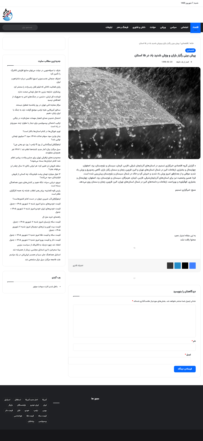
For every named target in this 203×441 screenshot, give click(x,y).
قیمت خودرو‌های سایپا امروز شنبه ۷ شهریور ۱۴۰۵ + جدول (35, 204)
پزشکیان (31, 421)
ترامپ (36, 410)
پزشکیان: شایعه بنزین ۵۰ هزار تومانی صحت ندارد (39, 92)
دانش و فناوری (139, 27)
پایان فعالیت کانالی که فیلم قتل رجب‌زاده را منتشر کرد (37, 87)
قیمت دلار (9, 410)
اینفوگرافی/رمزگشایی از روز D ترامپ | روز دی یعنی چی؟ (36, 144)
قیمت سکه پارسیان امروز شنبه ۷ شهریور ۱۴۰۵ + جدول (36, 222)
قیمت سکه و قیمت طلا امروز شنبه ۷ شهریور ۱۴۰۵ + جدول (35, 235)
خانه (192, 43)
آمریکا (44, 399)
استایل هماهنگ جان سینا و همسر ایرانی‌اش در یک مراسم (35, 254)
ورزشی (163, 27)
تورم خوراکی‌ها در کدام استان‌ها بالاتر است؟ (41, 131)
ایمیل (188, 354)
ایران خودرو (34, 405)
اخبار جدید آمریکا (31, 399)
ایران (45, 405)
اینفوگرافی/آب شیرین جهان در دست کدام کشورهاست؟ (36, 199)
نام (194, 341)
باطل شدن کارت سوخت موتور (45, 286)
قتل (18, 410)
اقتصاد (195, 27)
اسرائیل (7, 399)
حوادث (153, 27)
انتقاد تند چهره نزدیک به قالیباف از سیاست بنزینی (38, 245)
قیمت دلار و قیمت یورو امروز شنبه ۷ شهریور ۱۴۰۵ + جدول (35, 240)
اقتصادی (184, 43)
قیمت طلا (30, 416)
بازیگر (11, 405)
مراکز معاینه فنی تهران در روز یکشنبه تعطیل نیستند (38, 105)
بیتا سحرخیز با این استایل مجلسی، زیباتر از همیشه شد (36, 250)
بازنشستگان (21, 405)
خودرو (27, 410)
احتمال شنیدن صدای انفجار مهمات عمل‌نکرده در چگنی (36, 118)
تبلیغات (109, 27)
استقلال (18, 399)
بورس (45, 410)
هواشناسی (18, 416)
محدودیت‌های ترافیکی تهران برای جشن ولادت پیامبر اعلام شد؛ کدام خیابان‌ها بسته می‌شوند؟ (35, 159)
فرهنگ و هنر (122, 27)
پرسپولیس (43, 421)
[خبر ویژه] (7, 14)
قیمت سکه (42, 416)
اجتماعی (184, 27)
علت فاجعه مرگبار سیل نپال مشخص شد (42, 259)
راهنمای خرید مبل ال (51, 217)
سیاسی (173, 27)
